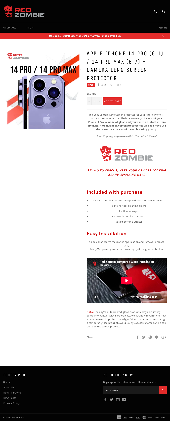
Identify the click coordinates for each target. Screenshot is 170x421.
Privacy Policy (11, 403)
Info (29, 27)
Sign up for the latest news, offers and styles (129, 382)
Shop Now (10, 27)
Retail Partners (12, 392)
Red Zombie (18, 417)
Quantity (91, 94)
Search (7, 382)
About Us (8, 387)
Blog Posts (9, 397)
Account (163, 27)
